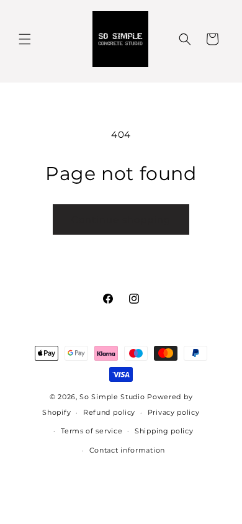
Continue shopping (121, 219)
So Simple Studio (112, 396)
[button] (24, 39)
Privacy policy (174, 412)
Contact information (127, 450)
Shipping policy (164, 431)
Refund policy (109, 412)
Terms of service (91, 431)
